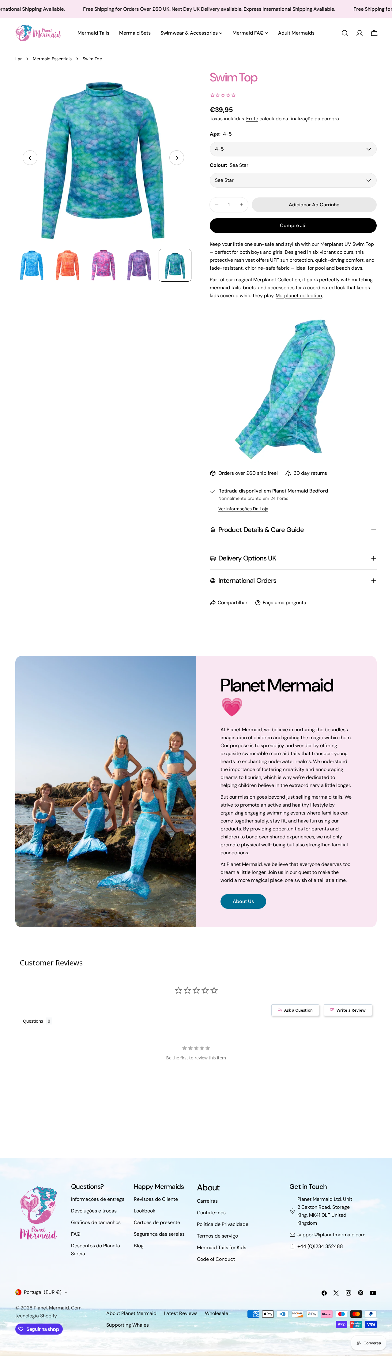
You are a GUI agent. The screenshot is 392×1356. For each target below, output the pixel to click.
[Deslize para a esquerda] (30, 158)
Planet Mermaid (51, 1308)
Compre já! (293, 225)
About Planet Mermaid (131, 1313)
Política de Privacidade (222, 1224)
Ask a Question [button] (298, 1010)
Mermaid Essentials (52, 59)
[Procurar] (345, 33)
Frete (252, 118)
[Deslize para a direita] (176, 158)
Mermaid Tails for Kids (221, 1247)
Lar (18, 59)
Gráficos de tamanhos (96, 1222)
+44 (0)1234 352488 (320, 1246)
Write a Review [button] (351, 1010)
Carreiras (207, 1201)
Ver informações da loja (243, 508)
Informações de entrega (98, 1199)
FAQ (75, 1234)
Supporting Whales (127, 1325)
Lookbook (144, 1211)
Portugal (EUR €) (43, 1292)
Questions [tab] (33, 1021)
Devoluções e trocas (94, 1211)
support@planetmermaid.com (331, 1234)
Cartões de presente (157, 1222)
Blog (139, 1245)
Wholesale (216, 1313)
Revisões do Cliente (156, 1199)
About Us (243, 901)
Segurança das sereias (159, 1234)
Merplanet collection (299, 295)
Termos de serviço (217, 1236)
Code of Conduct (216, 1259)
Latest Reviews (181, 1313)
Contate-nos (211, 1212)
